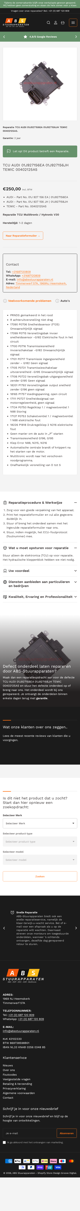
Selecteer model (13, 851)
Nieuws (8, 1065)
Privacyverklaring (14, 1088)
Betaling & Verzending (17, 1084)
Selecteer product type (17, 833)
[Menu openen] (73, 23)
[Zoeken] (48, 23)
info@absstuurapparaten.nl (35, 279)
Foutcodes (10, 1074)
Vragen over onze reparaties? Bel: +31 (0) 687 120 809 (40, 11)
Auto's (65, 301)
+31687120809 (21, 271)
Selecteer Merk (12, 815)
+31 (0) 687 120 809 (21, 1015)
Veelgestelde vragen (16, 1079)
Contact (8, 1097)
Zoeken (40, 876)
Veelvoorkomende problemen (29, 301)
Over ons (9, 1070)
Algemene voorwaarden (19, 1093)
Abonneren (67, 1133)
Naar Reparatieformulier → (23, 235)
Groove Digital (68, 1173)
